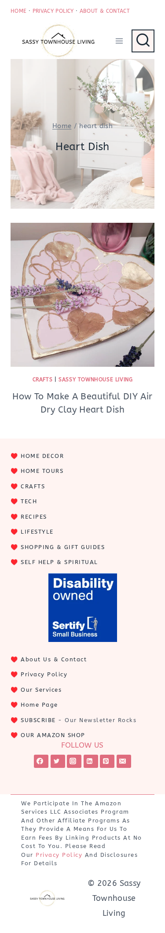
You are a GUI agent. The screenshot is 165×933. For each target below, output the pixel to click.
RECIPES (34, 516)
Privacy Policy (44, 674)
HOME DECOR (42, 456)
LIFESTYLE (37, 531)
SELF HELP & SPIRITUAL (59, 562)
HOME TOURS (42, 471)
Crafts (43, 379)
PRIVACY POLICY (53, 11)
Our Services (41, 689)
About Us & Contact (54, 659)
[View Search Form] (143, 41)
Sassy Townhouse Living (95, 379)
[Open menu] (119, 41)
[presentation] (82, 295)
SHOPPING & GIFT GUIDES (63, 547)
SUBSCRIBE (38, 720)
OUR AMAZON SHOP (53, 735)
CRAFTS (33, 486)
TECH (29, 501)
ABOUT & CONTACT (105, 11)
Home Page (39, 704)
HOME (18, 11)
